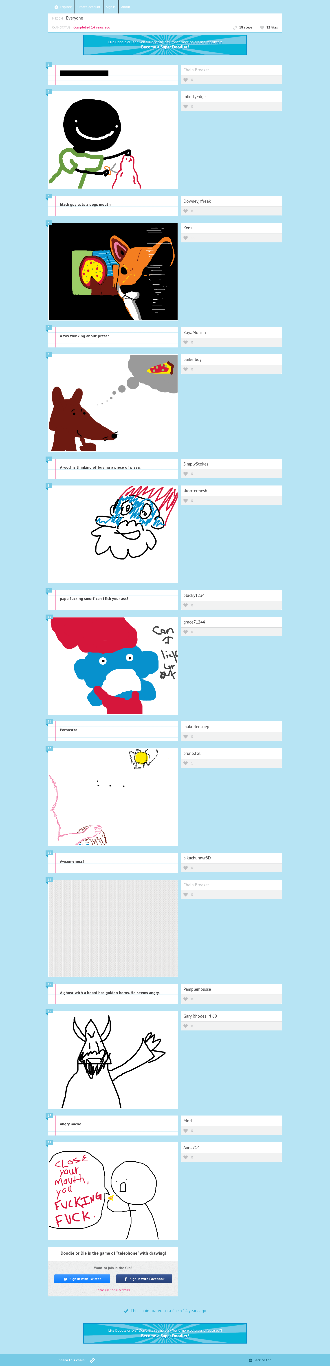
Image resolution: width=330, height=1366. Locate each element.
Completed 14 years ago (91, 27)
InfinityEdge (194, 96)
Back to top (262, 1360)
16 (49, 1011)
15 (49, 984)
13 (49, 853)
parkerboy (192, 359)
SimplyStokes (195, 464)
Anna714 (191, 1147)
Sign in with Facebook (147, 1278)
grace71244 (194, 622)
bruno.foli (192, 753)
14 (49, 880)
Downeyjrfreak (197, 201)
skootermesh (195, 490)
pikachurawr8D (197, 858)
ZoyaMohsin (194, 332)
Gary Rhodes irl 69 (200, 1016)
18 (49, 1142)
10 (49, 617)
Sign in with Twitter (84, 1278)
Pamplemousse (197, 989)
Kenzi (188, 228)
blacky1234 (193, 595)
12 (49, 748)
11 (193, 238)
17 (49, 1116)
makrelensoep (196, 726)
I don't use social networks (113, 1290)
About (125, 6)
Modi (188, 1120)
